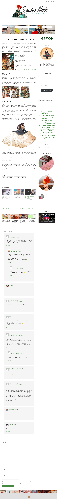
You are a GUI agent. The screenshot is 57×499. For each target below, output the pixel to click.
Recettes (41, 135)
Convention (47, 117)
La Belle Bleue (12, 333)
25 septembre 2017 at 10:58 (15, 287)
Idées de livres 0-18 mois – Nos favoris (6, 221)
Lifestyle (19, 37)
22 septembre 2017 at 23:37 (15, 370)
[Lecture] (40, 221)
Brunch (48, 113)
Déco (51, 120)
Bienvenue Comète (7, 208)
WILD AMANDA (12, 300)
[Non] (55, 495)
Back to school (50, 110)
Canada (46, 115)
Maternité (51, 127)
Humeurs (42, 125)
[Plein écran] (53, 221)
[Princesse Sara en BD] (19, 192)
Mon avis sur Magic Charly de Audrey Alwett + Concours (30, 196)
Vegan (42, 138)
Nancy (43, 131)
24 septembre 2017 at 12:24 (15, 301)
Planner (42, 134)
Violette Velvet (13, 383)
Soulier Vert (28, 11)
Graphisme (46, 122)
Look (53, 125)
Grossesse (51, 122)
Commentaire (5, 445)
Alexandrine (12, 424)
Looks (40, 127)
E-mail (3, 469)
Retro (45, 135)
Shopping (42, 137)
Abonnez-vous (46, 90)
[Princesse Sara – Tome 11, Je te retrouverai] (7, 192)
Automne (43, 110)
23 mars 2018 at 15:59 (18, 268)
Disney (43, 119)
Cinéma (52, 115)
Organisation (43, 132)
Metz (52, 129)
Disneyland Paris (44, 120)
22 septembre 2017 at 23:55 (16, 335)
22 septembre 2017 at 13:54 (15, 384)
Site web (4, 475)
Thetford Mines (50, 137)
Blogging (44, 111)
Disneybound (49, 118)
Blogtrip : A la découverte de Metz (28, 208)
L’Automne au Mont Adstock (46, 193)
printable (47, 134)
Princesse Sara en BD (18, 195)
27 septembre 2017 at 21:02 (17, 353)
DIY (49, 120)
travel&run (12, 285)
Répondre (8, 245)
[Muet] (52, 221)
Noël (50, 131)
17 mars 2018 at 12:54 (14, 237)
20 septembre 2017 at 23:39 (16, 411)
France (41, 122)
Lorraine (44, 127)
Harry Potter (50, 124)
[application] (47, 218)
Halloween (42, 123)
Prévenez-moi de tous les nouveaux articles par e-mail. (15, 483)
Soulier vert (14, 250)
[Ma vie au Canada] (35, 29)
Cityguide (42, 117)
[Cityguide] (8, 29)
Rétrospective (51, 135)
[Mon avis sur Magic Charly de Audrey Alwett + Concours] (30, 192)
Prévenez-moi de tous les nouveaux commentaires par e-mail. (17, 481)
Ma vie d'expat (45, 129)
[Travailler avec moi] (48, 29)
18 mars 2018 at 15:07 (16, 251)
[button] (6, 92)
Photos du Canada (51, 132)
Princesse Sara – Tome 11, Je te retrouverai (7, 196)
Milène (11, 316)
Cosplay (52, 117)
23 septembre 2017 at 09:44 (16, 318)
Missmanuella (12, 409)
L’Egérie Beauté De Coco (15, 368)
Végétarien (46, 138)
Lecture (48, 125)
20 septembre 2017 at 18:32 (15, 426)
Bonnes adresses (46, 112)
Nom (3, 463)
